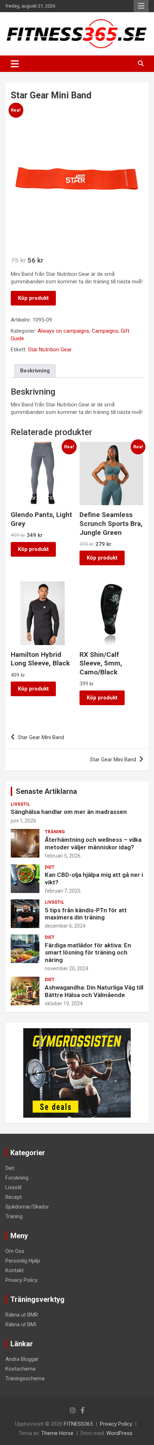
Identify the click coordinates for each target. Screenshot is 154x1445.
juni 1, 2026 (23, 821)
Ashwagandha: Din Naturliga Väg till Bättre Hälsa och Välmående (94, 991)
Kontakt (14, 1270)
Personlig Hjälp (22, 1261)
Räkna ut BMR (21, 1315)
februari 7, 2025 (63, 891)
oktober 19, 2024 (64, 1003)
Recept (13, 1197)
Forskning (16, 1178)
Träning (55, 831)
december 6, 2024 (65, 926)
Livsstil (20, 804)
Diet (49, 867)
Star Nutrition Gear (50, 349)
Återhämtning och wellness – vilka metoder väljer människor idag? (93, 843)
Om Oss (14, 1251)
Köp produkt (33, 298)
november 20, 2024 (66, 968)
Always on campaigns (63, 331)
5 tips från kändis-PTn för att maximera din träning (86, 914)
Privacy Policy (21, 1280)
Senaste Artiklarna (46, 791)
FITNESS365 (78, 1424)
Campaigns (105, 331)
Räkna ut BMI (20, 1324)
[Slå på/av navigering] (14, 63)
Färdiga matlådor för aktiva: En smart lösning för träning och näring (88, 952)
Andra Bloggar (22, 1359)
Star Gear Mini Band (41, 737)
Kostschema (20, 1369)
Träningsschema (24, 1378)
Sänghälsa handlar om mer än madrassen (69, 811)
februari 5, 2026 (63, 856)
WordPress (119, 1433)
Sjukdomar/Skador (27, 1207)
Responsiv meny (141, 6)
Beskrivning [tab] (35, 370)
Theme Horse (57, 1433)
